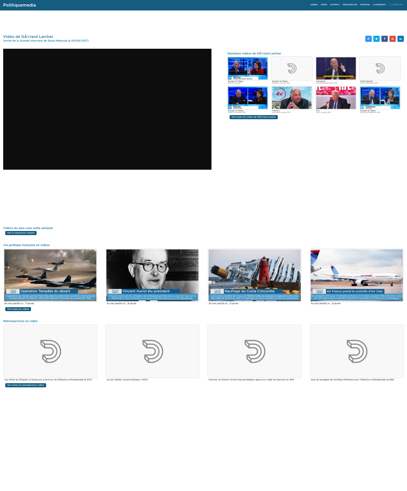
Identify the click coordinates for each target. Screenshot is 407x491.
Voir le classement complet (20, 233)
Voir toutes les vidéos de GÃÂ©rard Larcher (253, 117)
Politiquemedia (19, 5)
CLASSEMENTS (379, 5)
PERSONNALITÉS (350, 5)
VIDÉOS (324, 5)
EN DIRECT (335, 5)
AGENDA (314, 5)
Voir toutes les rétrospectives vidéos (25, 385)
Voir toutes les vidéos (18, 309)
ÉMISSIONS (365, 5)
